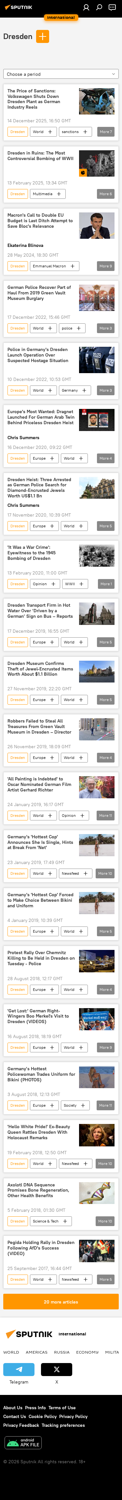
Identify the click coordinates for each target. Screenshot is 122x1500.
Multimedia (42, 193)
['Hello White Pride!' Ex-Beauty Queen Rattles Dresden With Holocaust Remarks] (97, 1135)
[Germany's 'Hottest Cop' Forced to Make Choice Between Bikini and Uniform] (97, 903)
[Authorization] (86, 7)
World (38, 131)
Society (70, 1105)
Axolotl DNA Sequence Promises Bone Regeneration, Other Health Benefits (38, 1190)
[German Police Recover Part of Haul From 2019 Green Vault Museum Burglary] (97, 298)
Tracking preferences (63, 1425)
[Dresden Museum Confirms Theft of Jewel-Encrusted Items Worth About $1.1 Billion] (97, 672)
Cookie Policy (43, 1416)
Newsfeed (70, 873)
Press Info (35, 1408)
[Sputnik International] (19, 10)
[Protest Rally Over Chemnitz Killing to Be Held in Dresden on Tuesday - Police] (97, 961)
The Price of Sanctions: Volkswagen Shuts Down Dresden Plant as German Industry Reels (33, 99)
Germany (70, 390)
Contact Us (14, 1416)
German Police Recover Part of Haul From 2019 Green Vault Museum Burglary (39, 293)
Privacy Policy (73, 1416)
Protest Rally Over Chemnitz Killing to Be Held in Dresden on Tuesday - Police (41, 958)
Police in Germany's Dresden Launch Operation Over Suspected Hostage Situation (37, 355)
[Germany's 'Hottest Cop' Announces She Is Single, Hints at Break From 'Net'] (97, 845)
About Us (12, 1408)
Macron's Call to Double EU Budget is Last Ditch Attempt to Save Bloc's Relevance (40, 220)
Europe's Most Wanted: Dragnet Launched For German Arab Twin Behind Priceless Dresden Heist (41, 417)
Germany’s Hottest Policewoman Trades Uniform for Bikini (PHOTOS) (41, 1074)
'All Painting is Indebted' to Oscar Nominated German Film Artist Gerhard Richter (39, 784)
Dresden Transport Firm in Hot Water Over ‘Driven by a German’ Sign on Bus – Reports (40, 610)
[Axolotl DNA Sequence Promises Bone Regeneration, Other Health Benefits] (97, 1193)
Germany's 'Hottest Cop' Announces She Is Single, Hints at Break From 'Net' (40, 842)
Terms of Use (62, 1408)
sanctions (70, 131)
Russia (62, 1352)
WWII (70, 583)
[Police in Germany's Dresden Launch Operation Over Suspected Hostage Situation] (97, 360)
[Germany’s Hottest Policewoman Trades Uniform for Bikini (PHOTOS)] (97, 1077)
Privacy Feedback (21, 1425)
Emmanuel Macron (49, 266)
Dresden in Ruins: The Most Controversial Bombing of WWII (40, 155)
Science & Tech (46, 1221)
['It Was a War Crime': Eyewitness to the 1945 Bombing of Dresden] (97, 556)
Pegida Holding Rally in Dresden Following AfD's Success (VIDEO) (41, 1248)
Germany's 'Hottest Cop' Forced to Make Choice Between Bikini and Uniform (40, 900)
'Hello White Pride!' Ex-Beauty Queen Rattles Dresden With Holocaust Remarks (38, 1132)
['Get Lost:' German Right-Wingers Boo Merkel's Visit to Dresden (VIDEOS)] (97, 1019)
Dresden (18, 36)
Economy (87, 1352)
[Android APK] (23, 1443)
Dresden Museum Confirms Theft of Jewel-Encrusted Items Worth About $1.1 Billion (40, 669)
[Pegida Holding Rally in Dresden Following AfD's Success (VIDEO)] (97, 1251)
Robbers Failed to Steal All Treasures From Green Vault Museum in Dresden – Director (39, 726)
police (67, 328)
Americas (36, 1352)
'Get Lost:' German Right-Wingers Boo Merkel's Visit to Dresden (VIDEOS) (38, 1016)
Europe (39, 458)
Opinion (40, 583)
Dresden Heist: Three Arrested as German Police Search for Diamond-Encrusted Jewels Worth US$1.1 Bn (39, 488)
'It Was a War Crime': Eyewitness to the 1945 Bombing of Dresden (31, 553)
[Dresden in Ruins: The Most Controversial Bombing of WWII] (97, 163)
